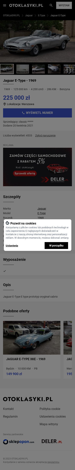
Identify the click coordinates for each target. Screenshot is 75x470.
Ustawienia (12, 245)
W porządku (56, 245)
